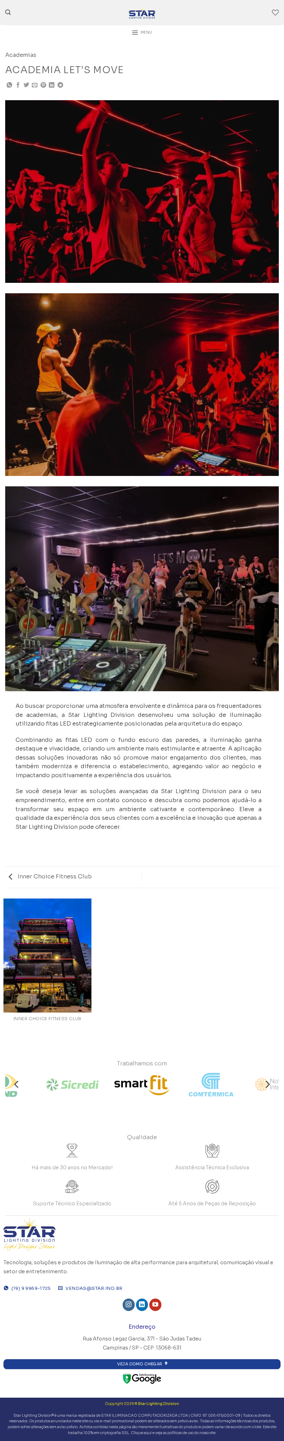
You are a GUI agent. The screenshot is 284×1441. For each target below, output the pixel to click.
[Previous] (17, 1084)
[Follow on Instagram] (129, 1305)
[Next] (267, 1084)
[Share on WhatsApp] (9, 85)
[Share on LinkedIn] (51, 85)
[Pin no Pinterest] (43, 85)
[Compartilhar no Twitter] (26, 85)
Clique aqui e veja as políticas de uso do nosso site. (173, 1433)
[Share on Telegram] (60, 85)
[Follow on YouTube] (155, 1305)
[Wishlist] (275, 12)
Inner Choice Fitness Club (54, 876)
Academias (20, 55)
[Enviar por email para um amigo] (34, 85)
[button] (8, 12)
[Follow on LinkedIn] (142, 1305)
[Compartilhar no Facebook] (18, 85)
